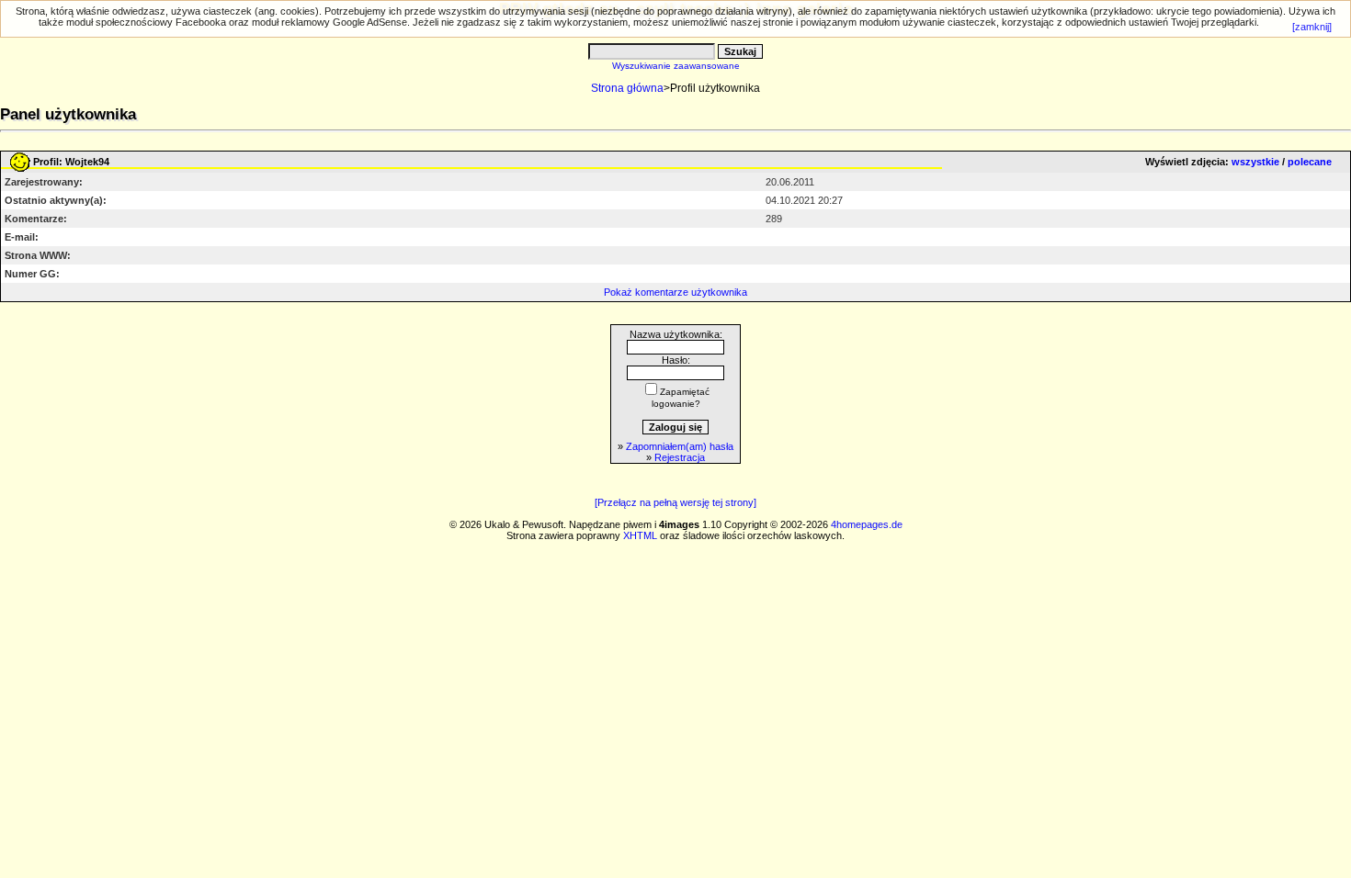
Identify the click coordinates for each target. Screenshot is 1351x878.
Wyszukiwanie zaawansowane (676, 66)
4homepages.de (867, 524)
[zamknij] (1312, 26)
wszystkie (1255, 161)
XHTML (640, 535)
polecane (1310, 161)
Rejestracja (679, 457)
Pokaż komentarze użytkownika (675, 292)
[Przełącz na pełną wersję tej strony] (675, 502)
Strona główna (627, 88)
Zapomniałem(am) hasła (679, 446)
